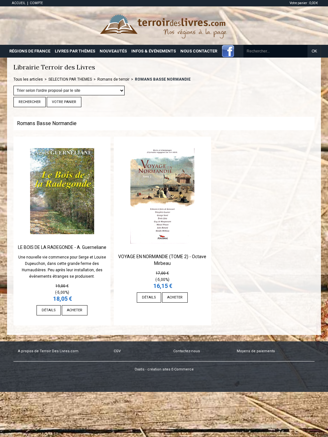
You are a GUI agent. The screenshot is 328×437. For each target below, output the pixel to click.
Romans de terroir (113, 79)
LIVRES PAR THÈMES (75, 51)
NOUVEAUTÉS (113, 51)
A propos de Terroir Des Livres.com (48, 351)
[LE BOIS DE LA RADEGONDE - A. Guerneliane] (62, 241)
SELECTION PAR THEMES (70, 79)
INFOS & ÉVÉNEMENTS (153, 51)
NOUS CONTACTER (198, 51)
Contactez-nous (186, 351)
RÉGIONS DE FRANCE (29, 51)
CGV (117, 351)
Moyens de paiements (256, 351)
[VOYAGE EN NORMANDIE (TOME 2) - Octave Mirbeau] (162, 250)
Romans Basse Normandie (163, 79)
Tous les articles (28, 79)
